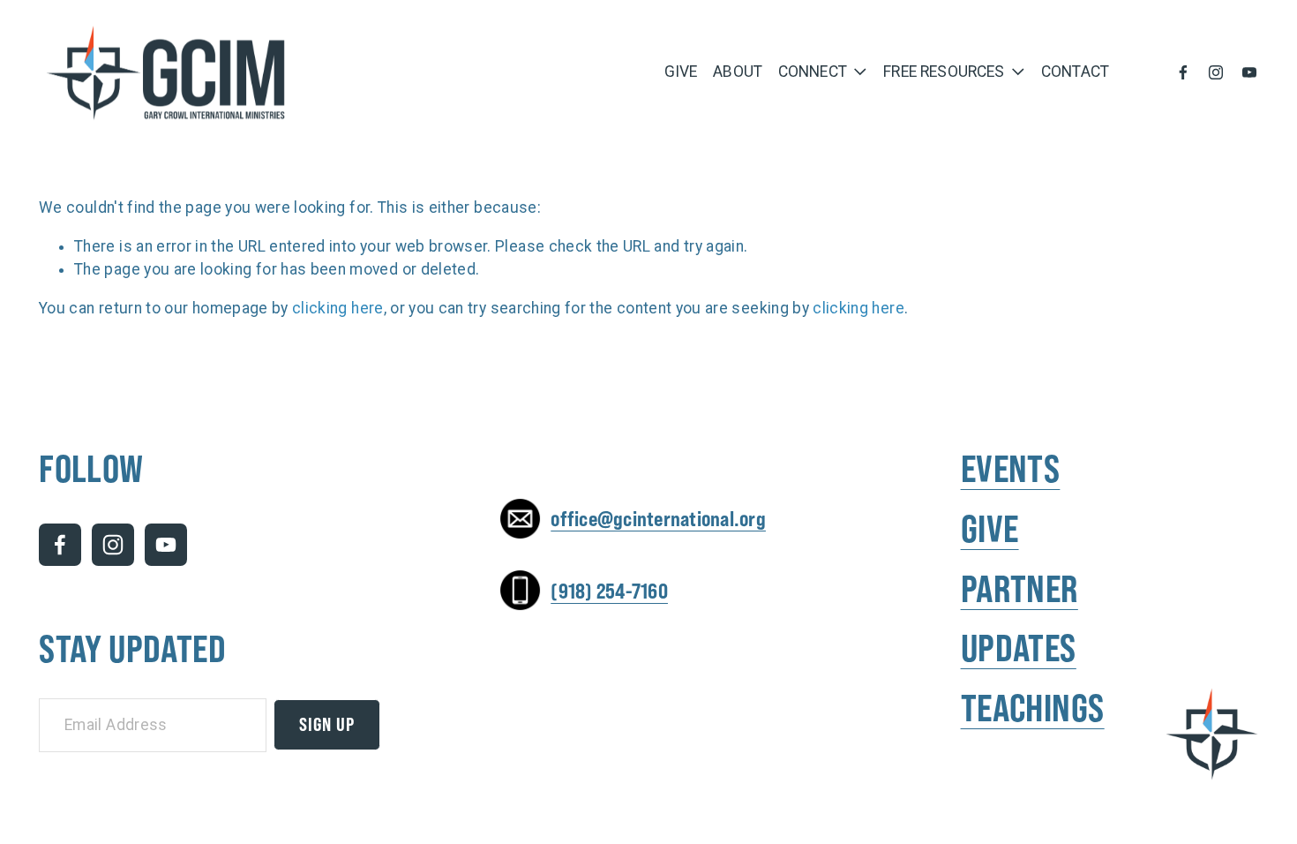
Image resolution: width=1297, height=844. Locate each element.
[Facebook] (1183, 72)
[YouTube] (1249, 72)
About (737, 71)
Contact (1075, 71)
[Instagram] (1216, 72)
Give (681, 71)
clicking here (338, 308)
